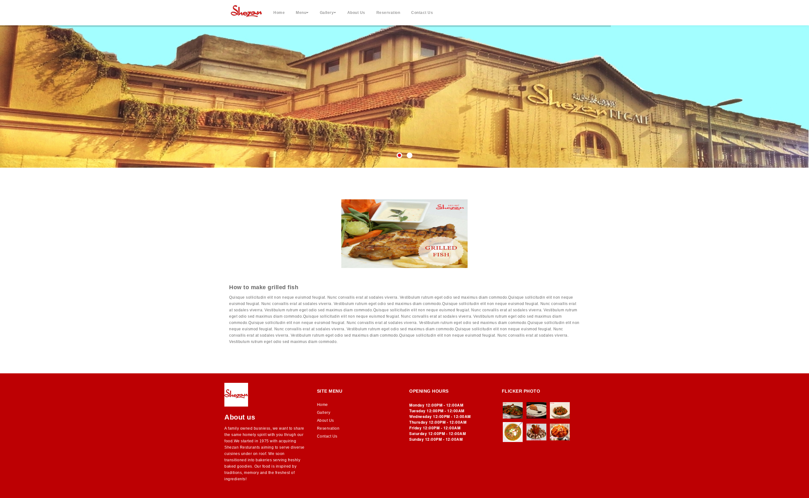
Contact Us (422, 12)
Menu (301, 12)
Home (279, 12)
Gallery (327, 12)
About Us (356, 12)
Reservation (388, 12)
